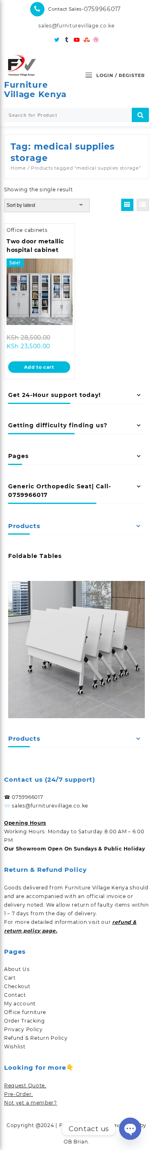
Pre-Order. (18, 1094)
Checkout (17, 986)
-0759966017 (101, 9)
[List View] (143, 205)
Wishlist (15, 1046)
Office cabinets (27, 230)
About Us (17, 969)
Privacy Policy (23, 1029)
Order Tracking (24, 1021)
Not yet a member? (30, 1103)
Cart (10, 978)
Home (18, 168)
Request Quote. (25, 1085)
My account (20, 1003)
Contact (15, 995)
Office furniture (25, 1012)
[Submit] (140, 115)
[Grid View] (127, 205)
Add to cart (39, 367)
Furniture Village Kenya (35, 89)
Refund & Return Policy (35, 1038)
